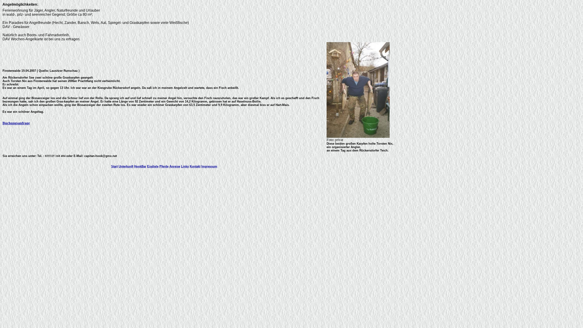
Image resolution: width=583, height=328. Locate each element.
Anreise (174, 166)
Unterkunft (126, 166)
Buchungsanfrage (16, 123)
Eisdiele (153, 166)
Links (185, 166)
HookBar (140, 166)
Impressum (209, 166)
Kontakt (195, 166)
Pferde (164, 166)
